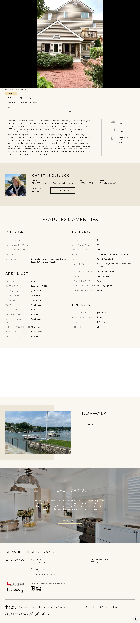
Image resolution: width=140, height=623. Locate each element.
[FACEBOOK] (7, 614)
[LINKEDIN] (19, 614)
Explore (91, 424)
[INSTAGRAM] (13, 614)
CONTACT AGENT (63, 190)
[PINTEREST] (37, 614)
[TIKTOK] (43, 614)
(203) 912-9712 (86, 183)
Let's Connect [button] (70, 520)
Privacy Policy (112, 607)
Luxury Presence (58, 607)
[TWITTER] (31, 614)
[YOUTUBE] (25, 614)
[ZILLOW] (49, 614)
